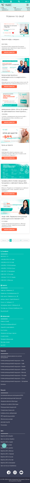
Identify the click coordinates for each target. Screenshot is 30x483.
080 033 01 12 (4, 256)
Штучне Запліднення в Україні (19, 480)
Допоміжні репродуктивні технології (11, 398)
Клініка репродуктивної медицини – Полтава (13, 375)
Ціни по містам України (7, 439)
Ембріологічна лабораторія (9, 413)
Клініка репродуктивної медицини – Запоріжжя (14, 381)
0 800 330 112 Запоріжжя (8, 271)
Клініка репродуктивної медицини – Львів (12, 363)
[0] (9, 474)
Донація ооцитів (5, 422)
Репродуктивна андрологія (8, 407)
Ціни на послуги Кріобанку (8, 465)
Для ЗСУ (3, 345)
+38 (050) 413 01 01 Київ (7, 262)
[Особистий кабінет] (11, 1)
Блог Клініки (4, 330)
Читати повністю (9, 52)
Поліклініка (4, 425)
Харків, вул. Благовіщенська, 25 (10, 293)
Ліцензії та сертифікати (7, 327)
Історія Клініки (5, 336)
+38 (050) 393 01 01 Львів (7, 259)
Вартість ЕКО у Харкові (7, 454)
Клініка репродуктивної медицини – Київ (12, 360)
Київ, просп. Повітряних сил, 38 (9, 296)
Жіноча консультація (6, 419)
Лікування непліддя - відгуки (8, 333)
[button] (28, 5)
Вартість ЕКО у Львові (7, 442)
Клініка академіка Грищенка (16, 479)
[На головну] (6, 5)
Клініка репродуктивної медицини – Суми (13, 378)
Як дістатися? (4, 311)
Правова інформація (7, 339)
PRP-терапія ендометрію (8, 416)
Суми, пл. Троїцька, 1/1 (7, 302)
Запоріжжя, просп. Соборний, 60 (10, 305)
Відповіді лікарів (5, 342)
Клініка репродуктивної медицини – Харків (13, 366)
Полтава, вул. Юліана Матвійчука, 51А (11, 308)
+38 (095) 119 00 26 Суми (8, 268)
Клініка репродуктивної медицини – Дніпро (13, 369)
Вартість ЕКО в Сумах (7, 457)
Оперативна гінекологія (7, 410)
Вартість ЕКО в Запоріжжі (8, 462)
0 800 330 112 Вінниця (7, 280)
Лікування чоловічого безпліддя (9, 404)
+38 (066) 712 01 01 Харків (8, 277)
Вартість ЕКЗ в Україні (7, 436)
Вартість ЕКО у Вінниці (7, 451)
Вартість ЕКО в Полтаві (7, 459)
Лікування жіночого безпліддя (9, 401)
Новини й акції (5, 321)
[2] (21, 474)
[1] (15, 474)
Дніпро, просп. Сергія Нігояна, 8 (10, 299)
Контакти (3, 384)
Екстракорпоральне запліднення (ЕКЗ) (12, 395)
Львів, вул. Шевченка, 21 (7, 290)
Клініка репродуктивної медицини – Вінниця (13, 372)
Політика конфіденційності (8, 324)
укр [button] (26, 1)
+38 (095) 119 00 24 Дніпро (8, 265)
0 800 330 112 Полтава (7, 274)
